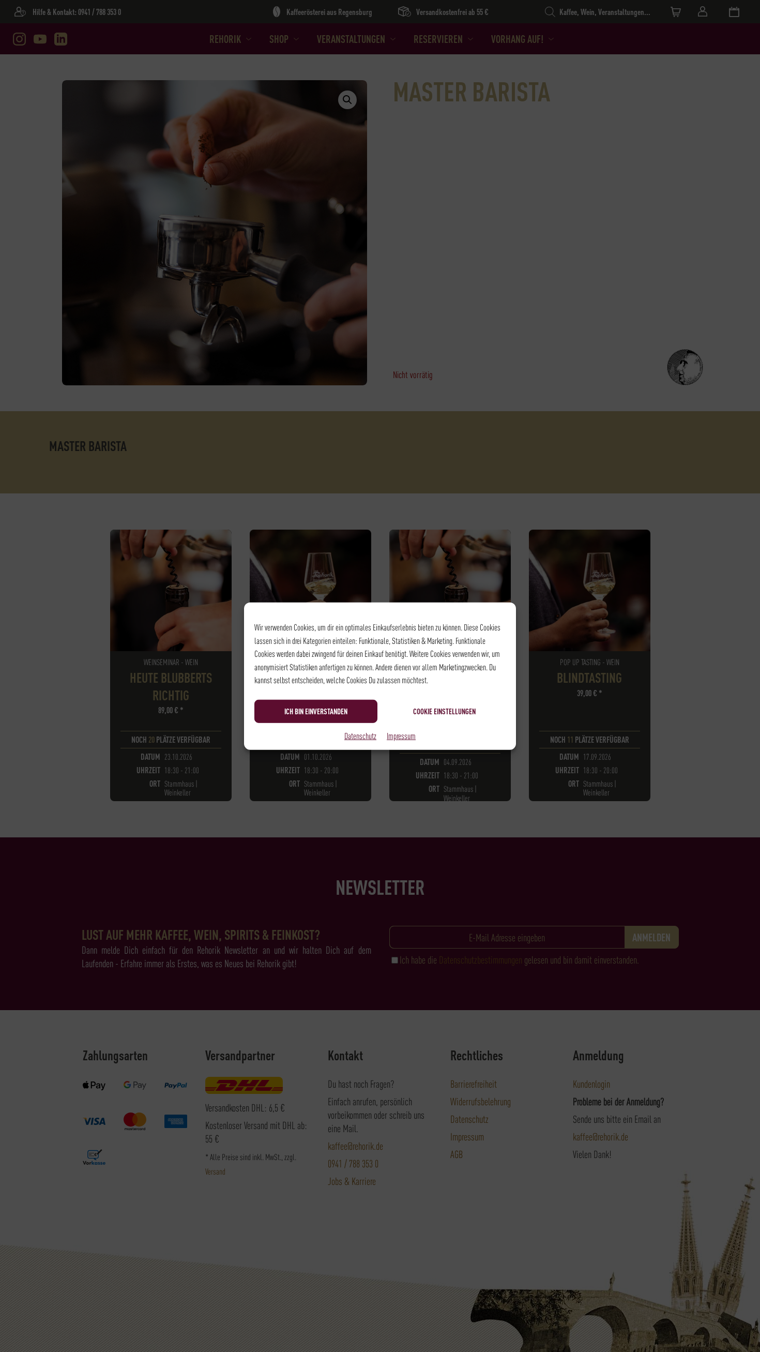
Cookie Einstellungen (444, 711)
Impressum (401, 735)
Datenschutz (360, 735)
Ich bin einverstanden (315, 711)
